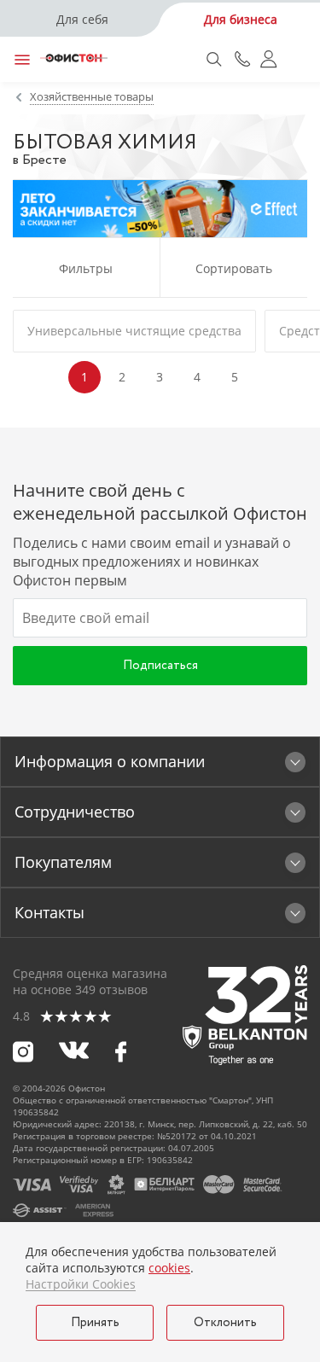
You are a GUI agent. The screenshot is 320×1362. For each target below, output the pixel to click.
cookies (169, 1268)
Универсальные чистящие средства (134, 331)
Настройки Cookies (81, 1284)
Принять (95, 1322)
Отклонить (225, 1322)
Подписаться (160, 665)
